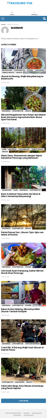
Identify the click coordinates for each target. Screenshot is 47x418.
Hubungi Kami (37, 413)
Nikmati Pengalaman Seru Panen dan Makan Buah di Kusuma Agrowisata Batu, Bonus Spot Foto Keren (23, 117)
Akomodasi (6, 190)
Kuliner (30, 70)
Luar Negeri (39, 70)
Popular (34, 14)
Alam (4, 149)
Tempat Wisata (8, 72)
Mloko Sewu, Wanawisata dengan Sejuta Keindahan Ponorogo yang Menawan (21, 156)
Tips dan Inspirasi (32, 344)
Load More (23, 401)
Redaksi (26, 413)
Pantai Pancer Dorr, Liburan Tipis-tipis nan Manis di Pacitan (22, 233)
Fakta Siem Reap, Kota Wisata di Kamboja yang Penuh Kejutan (22, 387)
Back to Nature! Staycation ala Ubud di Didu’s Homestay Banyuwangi (20, 195)
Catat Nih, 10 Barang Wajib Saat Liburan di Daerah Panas (22, 348)
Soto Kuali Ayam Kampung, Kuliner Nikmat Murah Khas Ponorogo (22, 272)
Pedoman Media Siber (13, 413)
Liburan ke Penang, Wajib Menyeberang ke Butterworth (22, 77)
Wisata (19, 72)
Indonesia (6, 111)
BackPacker (7, 70)
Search (44, 18)
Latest (12, 14)
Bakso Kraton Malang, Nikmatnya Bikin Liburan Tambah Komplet (20, 310)
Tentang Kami (28, 415)
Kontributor (19, 70)
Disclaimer (17, 415)
